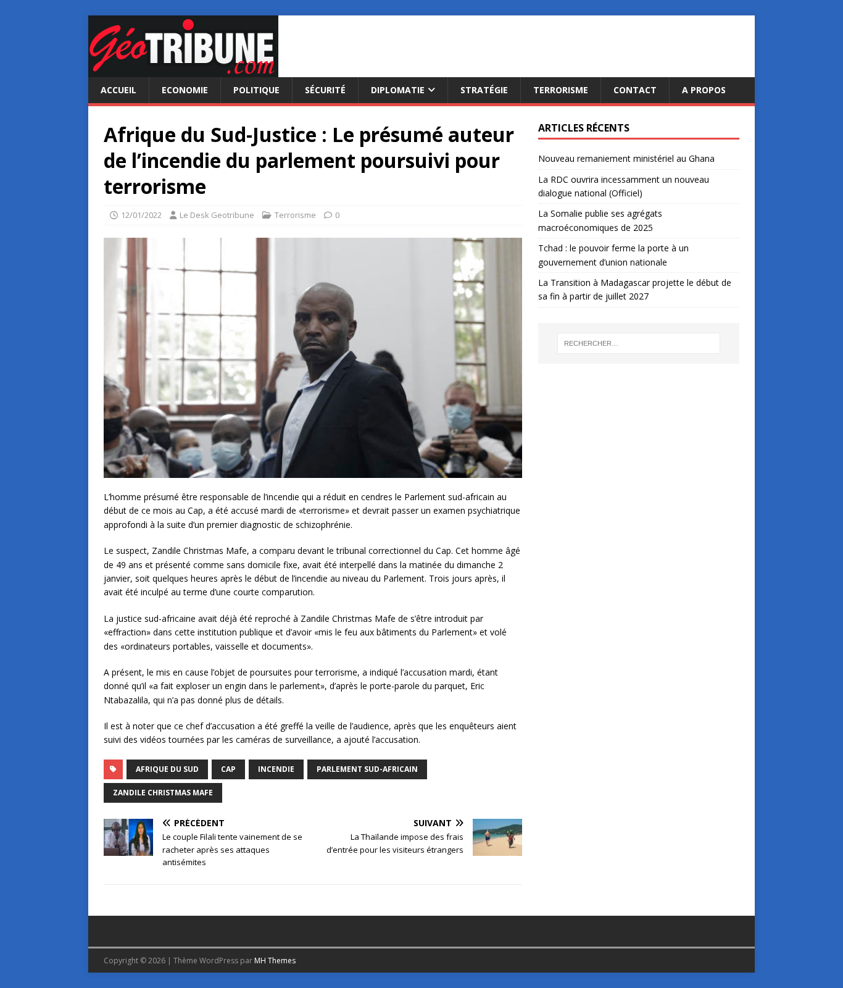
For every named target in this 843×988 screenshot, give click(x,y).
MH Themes (275, 960)
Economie (185, 90)
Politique (256, 90)
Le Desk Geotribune (217, 214)
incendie (276, 769)
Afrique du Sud (167, 769)
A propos (704, 90)
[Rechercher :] (638, 343)
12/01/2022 (141, 214)
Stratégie (484, 90)
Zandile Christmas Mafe (163, 792)
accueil (118, 90)
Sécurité (325, 90)
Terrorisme (560, 90)
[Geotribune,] (183, 70)
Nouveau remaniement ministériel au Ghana (627, 158)
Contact (635, 90)
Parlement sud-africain (367, 769)
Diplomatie (398, 90)
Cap (228, 769)
